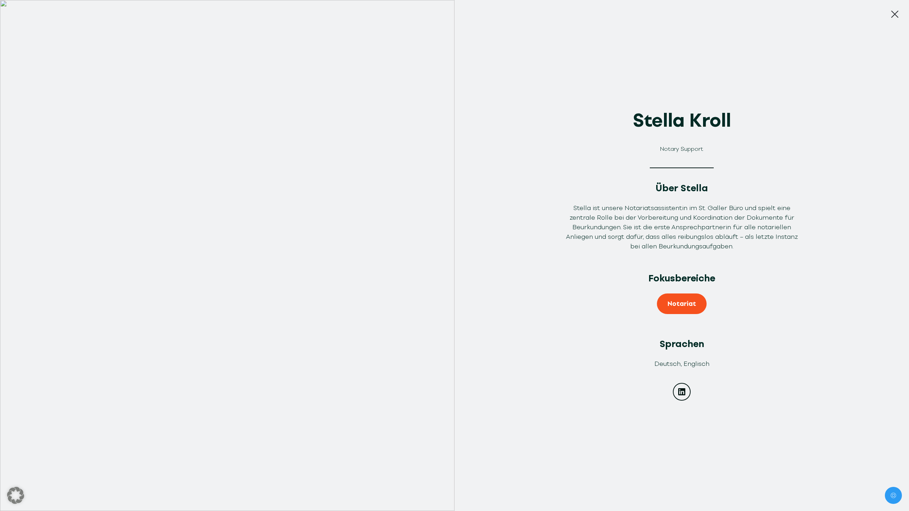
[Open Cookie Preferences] (15, 495)
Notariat (682, 304)
